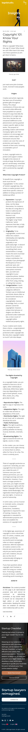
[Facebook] (10, 720)
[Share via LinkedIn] (11, 616)
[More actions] (24, 31)
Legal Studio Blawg (7, 611)
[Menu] (24, 2)
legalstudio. (8, 2)
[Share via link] (14, 616)
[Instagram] (5, 720)
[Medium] (13, 720)
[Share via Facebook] (3, 616)
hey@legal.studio (6, 716)
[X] (8, 720)
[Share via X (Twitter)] (7, 616)
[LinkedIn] (3, 720)
